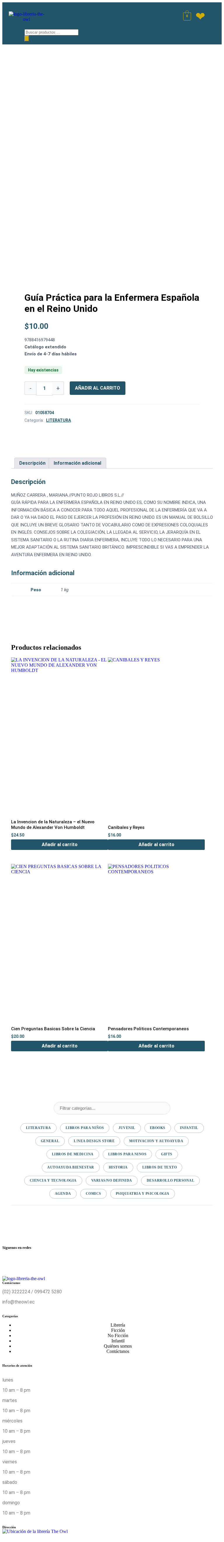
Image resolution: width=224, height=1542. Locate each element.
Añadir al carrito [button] (60, 844)
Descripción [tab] (32, 463)
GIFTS (166, 1154)
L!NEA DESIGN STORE (94, 1141)
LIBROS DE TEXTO (159, 1167)
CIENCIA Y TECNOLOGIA (53, 1180)
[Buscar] (26, 38)
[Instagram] (83, 1262)
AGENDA (63, 1194)
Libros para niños (85, 1128)
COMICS (93, 1194)
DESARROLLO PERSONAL (171, 1180)
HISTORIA (118, 1167)
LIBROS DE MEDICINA (73, 1154)
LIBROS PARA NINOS (127, 1154)
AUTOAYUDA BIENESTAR (70, 1167)
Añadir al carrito (97, 388)
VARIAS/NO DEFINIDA (111, 1180)
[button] (11, 33)
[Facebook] (9, 1262)
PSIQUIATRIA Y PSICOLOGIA (142, 1194)
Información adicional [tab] (77, 463)
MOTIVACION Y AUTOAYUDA (156, 1141)
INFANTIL (189, 1128)
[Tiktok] (155, 1262)
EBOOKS (157, 1128)
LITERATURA (58, 420)
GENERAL (50, 1141)
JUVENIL (126, 1128)
